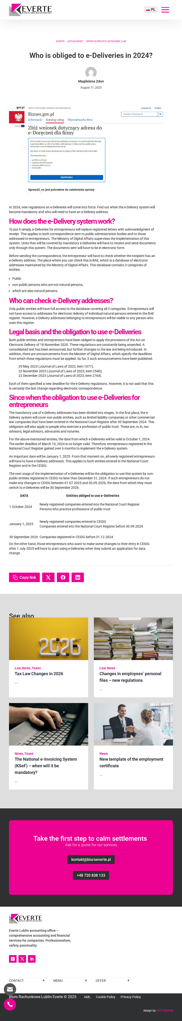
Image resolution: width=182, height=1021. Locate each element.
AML (87, 997)
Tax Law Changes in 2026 (39, 673)
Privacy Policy (131, 997)
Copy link (27, 577)
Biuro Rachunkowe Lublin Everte (36, 997)
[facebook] (13, 959)
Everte (60, 41)
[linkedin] (32, 959)
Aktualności (75, 41)
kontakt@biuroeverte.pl (91, 859)
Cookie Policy (105, 997)
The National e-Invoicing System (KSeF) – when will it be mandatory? (46, 766)
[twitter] (22, 959)
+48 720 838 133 (91, 875)
